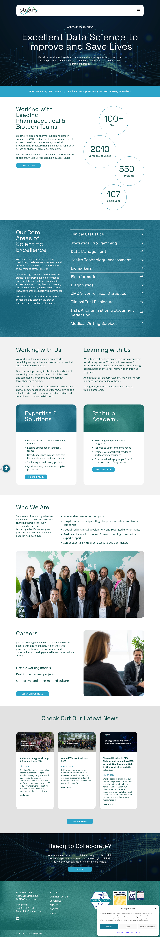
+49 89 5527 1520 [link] (25, 908)
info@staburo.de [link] (32, 911)
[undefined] (6, 468)
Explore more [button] (36, 476)
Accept (109, 927)
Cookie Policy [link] (120, 932)
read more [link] (24, 795)
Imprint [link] (138, 932)
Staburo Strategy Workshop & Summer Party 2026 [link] (34, 760)
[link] (29, 10)
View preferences (147, 927)
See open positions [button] (32, 693)
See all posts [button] (80, 821)
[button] (155, 909)
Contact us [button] (28, 165)
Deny (128, 927)
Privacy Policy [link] (130, 932)
